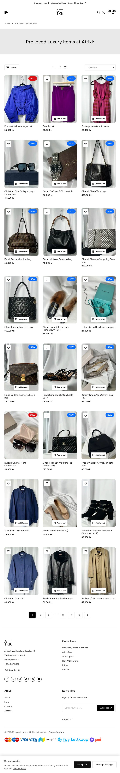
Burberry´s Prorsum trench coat (98, 598)
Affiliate (65, 669)
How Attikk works (70, 661)
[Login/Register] (103, 12)
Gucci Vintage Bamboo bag (57, 259)
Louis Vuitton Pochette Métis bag (19, 396)
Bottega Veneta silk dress (95, 126)
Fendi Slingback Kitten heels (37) (58, 396)
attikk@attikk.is (11, 659)
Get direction (11, 670)
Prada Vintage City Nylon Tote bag (97, 464)
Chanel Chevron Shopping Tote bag (98, 260)
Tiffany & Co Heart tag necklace (98, 327)
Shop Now (79, 3)
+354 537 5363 (11, 664)
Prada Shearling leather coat (58, 598)
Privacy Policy (19, 768)
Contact (8, 706)
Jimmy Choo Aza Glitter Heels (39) (97, 396)
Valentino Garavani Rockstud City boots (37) (97, 532)
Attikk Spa (67, 652)
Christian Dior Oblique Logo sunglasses (19, 193)
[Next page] (87, 615)
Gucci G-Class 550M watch (58, 191)
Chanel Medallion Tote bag (18, 327)
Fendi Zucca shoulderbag (17, 259)
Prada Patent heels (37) (55, 530)
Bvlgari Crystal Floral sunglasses (15, 464)
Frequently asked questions (75, 648)
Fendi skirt (48, 126)
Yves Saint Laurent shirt (16, 530)
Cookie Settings (56, 732)
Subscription (68, 656)
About (7, 697)
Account (8, 711)
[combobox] (67, 719)
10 (79, 615)
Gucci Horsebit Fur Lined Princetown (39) (56, 328)
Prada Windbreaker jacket (18, 126)
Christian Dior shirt (14, 598)
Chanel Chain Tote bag (94, 191)
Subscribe (104, 708)
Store (6, 702)
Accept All (82, 764)
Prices (65, 665)
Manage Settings (104, 764)
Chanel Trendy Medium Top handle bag (57, 464)
